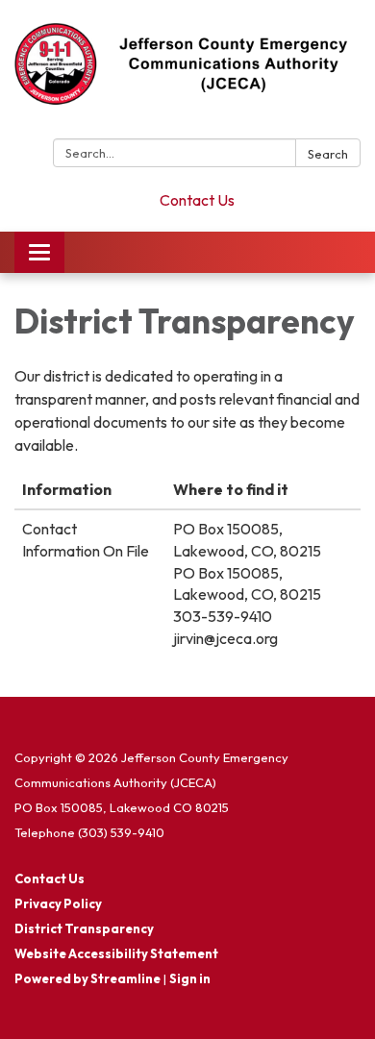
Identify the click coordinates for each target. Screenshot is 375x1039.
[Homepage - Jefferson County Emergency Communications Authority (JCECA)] (187, 73)
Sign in (190, 978)
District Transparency (84, 928)
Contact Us (197, 200)
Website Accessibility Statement (116, 953)
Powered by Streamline (87, 978)
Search (328, 153)
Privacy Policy (58, 903)
